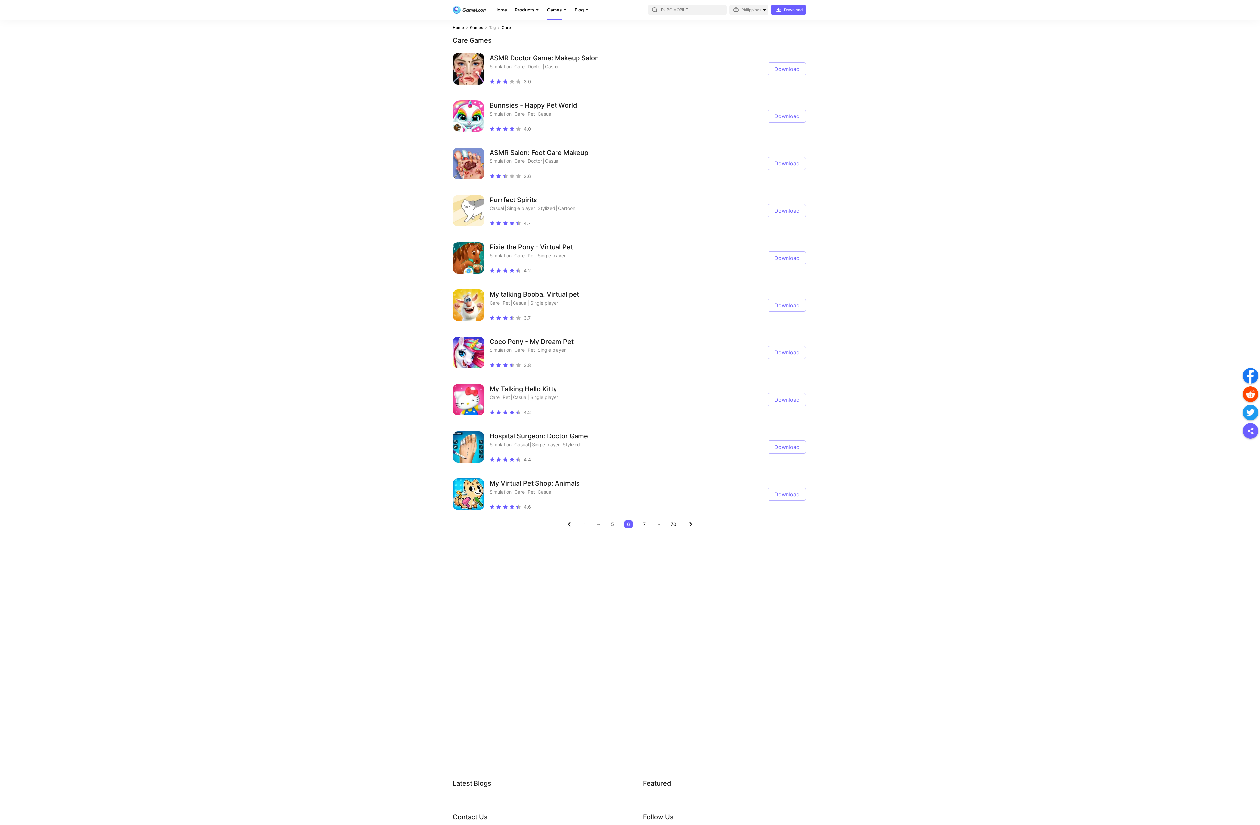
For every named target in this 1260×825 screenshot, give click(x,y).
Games (554, 9)
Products (525, 9)
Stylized (546, 208)
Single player (521, 208)
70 (673, 524)
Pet (531, 113)
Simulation (501, 66)
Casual (552, 66)
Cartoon (566, 208)
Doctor (535, 66)
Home (500, 9)
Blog (579, 9)
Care (506, 27)
